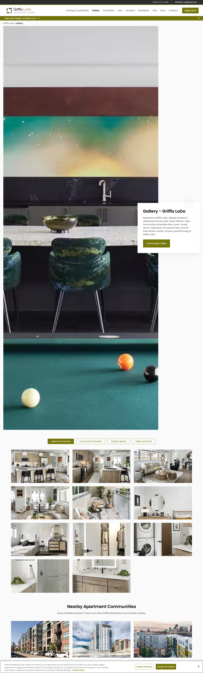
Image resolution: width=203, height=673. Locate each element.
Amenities (108, 10)
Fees (162, 10)
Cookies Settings (144, 666)
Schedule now (29, 18)
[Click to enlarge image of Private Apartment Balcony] (101, 502)
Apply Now (190, 10)
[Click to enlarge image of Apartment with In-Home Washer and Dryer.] (163, 539)
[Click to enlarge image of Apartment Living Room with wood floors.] (163, 466)
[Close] (199, 666)
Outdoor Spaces (118, 441)
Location (130, 10)
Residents (143, 10)
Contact (173, 10)
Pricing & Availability (77, 10)
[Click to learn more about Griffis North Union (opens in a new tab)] (40, 639)
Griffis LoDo (9, 23)
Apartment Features (60, 441)
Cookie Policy (78, 670)
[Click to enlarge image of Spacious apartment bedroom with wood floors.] (163, 502)
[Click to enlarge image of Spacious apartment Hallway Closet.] (101, 539)
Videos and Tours (143, 441)
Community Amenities (91, 441)
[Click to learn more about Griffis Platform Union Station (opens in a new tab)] (101, 639)
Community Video (157, 243)
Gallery (96, 10)
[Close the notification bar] (198, 18)
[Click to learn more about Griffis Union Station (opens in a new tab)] (163, 639)
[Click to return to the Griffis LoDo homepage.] (31, 10)
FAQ (155, 10)
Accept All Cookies (166, 666)
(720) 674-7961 (161, 2)
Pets (120, 10)
